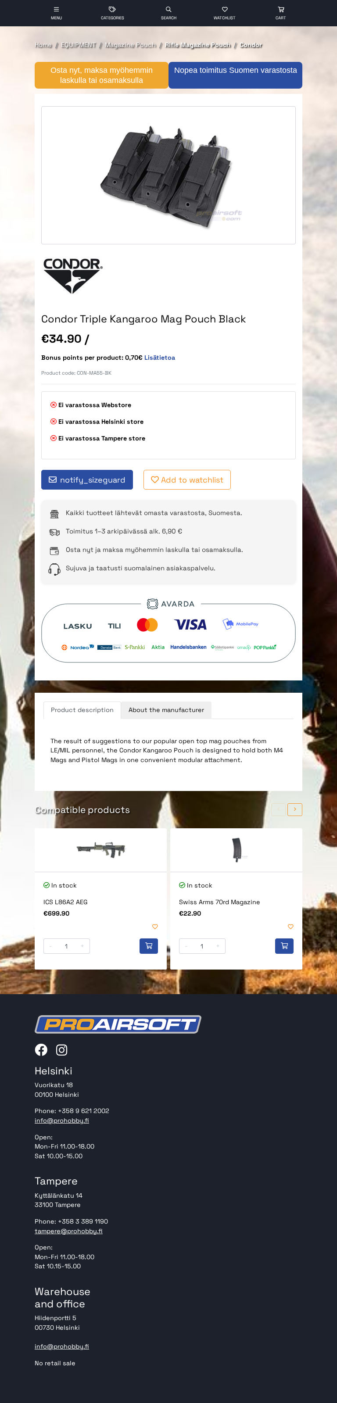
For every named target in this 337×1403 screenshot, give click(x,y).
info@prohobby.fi (62, 1120)
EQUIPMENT (78, 45)
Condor (251, 45)
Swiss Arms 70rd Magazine (219, 902)
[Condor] (73, 276)
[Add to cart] (149, 946)
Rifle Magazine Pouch (197, 45)
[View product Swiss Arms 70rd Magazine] (236, 850)
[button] (278, 809)
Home (43, 45)
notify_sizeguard (92, 480)
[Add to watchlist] (155, 927)
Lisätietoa (159, 357)
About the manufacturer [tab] (166, 710)
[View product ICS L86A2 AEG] (100, 850)
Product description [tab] (82, 710)
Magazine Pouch (130, 45)
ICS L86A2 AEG (65, 902)
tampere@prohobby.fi (69, 1231)
